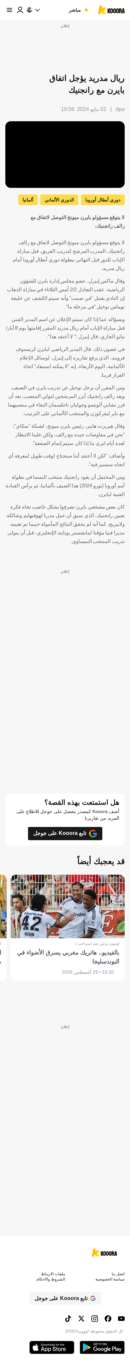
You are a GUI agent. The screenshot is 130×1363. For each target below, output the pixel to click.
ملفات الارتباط (53, 1274)
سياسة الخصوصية (110, 1279)
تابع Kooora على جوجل (59, 833)
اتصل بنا (118, 1274)
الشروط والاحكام (50, 1279)
